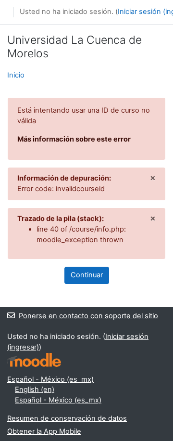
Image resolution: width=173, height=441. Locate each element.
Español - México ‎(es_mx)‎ (50, 379)
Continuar (87, 275)
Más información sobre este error (74, 139)
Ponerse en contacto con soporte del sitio (88, 315)
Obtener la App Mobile (44, 431)
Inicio (16, 75)
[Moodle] (34, 360)
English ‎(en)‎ (34, 389)
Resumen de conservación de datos (67, 418)
